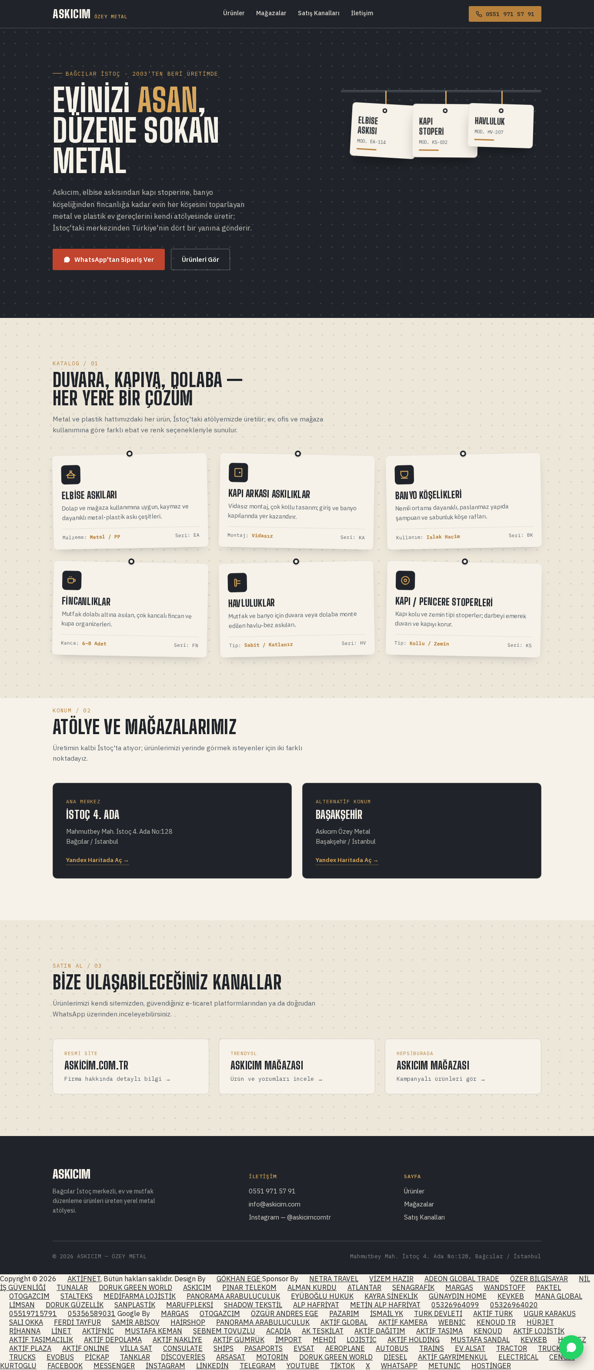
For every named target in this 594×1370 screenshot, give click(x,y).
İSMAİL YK (386, 1313)
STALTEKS (76, 1296)
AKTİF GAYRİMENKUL (452, 1357)
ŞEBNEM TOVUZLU (224, 1331)
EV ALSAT (470, 1348)
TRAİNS (431, 1348)
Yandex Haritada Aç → (97, 860)
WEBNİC (452, 1322)
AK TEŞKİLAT (323, 1331)
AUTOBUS (392, 1348)
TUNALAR (72, 1287)
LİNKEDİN (212, 1365)
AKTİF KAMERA (402, 1322)
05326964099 (455, 1304)
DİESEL (395, 1357)
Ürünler (234, 13)
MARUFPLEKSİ (189, 1304)
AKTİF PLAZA (30, 1348)
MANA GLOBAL (558, 1296)
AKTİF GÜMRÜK (238, 1339)
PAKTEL (548, 1287)
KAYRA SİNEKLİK (391, 1296)
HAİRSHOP (187, 1322)
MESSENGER (114, 1365)
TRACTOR (511, 1348)
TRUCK (549, 1348)
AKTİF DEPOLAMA (113, 1339)
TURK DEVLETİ (438, 1313)
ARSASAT (230, 1357)
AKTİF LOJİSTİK (538, 1331)
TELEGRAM (258, 1365)
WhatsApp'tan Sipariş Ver (114, 259)
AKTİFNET (83, 1278)
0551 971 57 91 (272, 1191)
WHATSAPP (399, 1365)
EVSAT (304, 1348)
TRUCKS (22, 1357)
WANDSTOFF (504, 1287)
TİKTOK (342, 1365)
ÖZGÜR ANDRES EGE (284, 1313)
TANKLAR (135, 1357)
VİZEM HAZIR (391, 1278)
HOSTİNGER (491, 1365)
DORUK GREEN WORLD (135, 1287)
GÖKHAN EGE (239, 1278)
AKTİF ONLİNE (85, 1348)
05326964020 (514, 1304)
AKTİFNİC (98, 1331)
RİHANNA (24, 1331)
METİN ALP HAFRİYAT (385, 1304)
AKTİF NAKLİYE (177, 1339)
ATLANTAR (364, 1287)
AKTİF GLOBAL (343, 1322)
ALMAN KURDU (312, 1287)
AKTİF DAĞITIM (379, 1331)
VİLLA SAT (136, 1348)
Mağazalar (271, 13)
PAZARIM (344, 1313)
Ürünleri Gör (200, 259)
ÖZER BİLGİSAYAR (539, 1278)
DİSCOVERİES (183, 1357)
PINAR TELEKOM (249, 1287)
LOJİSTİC (362, 1339)
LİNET (61, 1331)
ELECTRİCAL (518, 1357)
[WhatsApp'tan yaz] (571, 1347)
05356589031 (92, 1313)
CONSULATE (183, 1348)
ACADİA (278, 1331)
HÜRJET (540, 1322)
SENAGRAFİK (413, 1287)
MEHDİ (324, 1339)
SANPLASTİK (134, 1304)
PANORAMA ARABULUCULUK (233, 1296)
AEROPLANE (345, 1348)
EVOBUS (60, 1357)
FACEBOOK (65, 1365)
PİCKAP (97, 1357)
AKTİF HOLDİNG (413, 1339)
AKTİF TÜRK (493, 1313)
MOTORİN (272, 1357)
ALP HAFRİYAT (316, 1304)
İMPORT (288, 1339)
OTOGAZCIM (29, 1296)
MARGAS (459, 1287)
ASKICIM (90, 14)
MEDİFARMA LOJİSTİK (139, 1296)
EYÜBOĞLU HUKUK (322, 1296)
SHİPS (224, 1348)
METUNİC (444, 1365)
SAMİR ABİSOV (136, 1322)
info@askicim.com (274, 1204)
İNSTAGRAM (165, 1365)
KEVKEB (510, 1296)
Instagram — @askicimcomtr (290, 1217)
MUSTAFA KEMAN (153, 1331)
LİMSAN (22, 1304)
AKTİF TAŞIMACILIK (41, 1339)
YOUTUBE (303, 1365)
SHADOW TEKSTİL (253, 1304)
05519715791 (33, 1313)
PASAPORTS (263, 1348)
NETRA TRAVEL (333, 1278)
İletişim (362, 13)
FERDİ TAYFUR (77, 1322)
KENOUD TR (496, 1322)
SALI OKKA (26, 1322)
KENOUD (488, 1331)
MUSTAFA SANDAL (480, 1339)
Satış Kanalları (319, 13)
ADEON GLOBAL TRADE (461, 1278)
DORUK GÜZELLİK (74, 1304)
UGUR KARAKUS (550, 1313)
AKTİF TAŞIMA (439, 1331)
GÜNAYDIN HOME (458, 1296)
